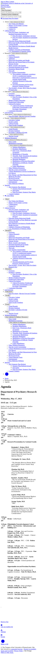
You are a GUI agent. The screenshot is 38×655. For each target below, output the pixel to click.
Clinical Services (10, 30)
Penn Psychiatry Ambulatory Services (24, 36)
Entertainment (13, 182)
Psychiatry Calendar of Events (18, 132)
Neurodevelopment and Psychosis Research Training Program (22, 85)
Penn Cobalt (12, 142)
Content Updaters (14, 194)
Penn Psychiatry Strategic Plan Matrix (24, 192)
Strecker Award (13, 136)
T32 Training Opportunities (17, 72)
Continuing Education (15, 111)
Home (6, 378)
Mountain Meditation (18, 159)
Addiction (12, 58)
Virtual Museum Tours (15, 180)
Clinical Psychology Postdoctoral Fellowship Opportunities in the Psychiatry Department (22, 107)
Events (7, 304)
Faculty (7, 295)
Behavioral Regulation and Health (19, 60)
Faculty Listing (13, 122)
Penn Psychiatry (6, 7)
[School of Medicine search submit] (20, 16)
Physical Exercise (14, 178)
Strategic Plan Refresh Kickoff (21, 189)
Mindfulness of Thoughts (20, 154)
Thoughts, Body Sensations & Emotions (24, 156)
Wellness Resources (11, 138)
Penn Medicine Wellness (16, 183)
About (7, 199)
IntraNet (7, 185)
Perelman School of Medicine (10, 14)
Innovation (15, 190)
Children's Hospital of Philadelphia (19, 49)
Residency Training (15, 95)
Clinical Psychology (15, 104)
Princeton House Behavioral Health (19, 41)
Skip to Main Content (7, 1)
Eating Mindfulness (18, 166)
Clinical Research (14, 57)
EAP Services (9, 112)
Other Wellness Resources (17, 168)
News (7, 311)
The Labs (11, 71)
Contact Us (12, 29)
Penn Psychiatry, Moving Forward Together (22, 116)
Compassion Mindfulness (20, 157)
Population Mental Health (16, 69)
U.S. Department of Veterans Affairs (20, 51)
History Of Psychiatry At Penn (18, 25)
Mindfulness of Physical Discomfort (23, 161)
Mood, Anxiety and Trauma (17, 65)
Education (8, 269)
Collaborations (13, 27)
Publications (8, 291)
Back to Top (4, 622)
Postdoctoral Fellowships (16, 102)
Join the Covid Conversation (17, 170)
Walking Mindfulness (19, 147)
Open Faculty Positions (16, 125)
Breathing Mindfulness (19, 149)
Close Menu (10, 195)
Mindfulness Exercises (15, 143)
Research (8, 230)
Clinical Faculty (13, 123)
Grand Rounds (13, 129)
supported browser (16, 649)
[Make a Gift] (7, 374)
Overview (12, 55)
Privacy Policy (18, 651)
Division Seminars (14, 131)
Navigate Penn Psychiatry (10, 18)
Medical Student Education (17, 100)
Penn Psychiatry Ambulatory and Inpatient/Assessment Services (19, 33)
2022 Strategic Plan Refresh (17, 187)
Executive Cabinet (14, 120)
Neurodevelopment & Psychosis (18, 67)
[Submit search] (20, 12)
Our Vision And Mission (16, 24)
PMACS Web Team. (7, 652)
